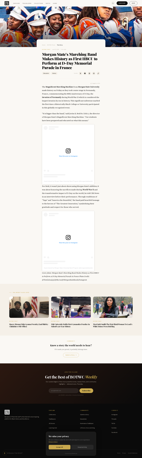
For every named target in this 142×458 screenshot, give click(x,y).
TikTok (113, 423)
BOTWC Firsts (51, 45)
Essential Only (82, 447)
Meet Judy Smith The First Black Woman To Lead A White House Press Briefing (112, 325)
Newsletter (83, 419)
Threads (113, 419)
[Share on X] (80, 73)
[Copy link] (98, 73)
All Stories (52, 423)
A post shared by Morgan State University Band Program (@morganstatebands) (68, 181)
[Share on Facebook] (85, 73)
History (54, 73)
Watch (48, 3)
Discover (16, 3)
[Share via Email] (94, 73)
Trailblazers (26, 3)
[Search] (113, 3)
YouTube (113, 428)
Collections (38, 3)
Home (43, 45)
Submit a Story (71, 355)
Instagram (114, 414)
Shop (133, 3)
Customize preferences (71, 453)
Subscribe (122, 3)
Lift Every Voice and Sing (87, 428)
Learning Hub (53, 428)
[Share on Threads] (89, 73)
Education (46, 73)
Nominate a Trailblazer (87, 423)
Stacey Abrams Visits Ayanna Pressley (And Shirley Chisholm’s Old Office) (28, 325)
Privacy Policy (53, 442)
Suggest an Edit (96, 83)
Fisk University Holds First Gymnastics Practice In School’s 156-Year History (70, 325)
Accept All (59, 447)
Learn (55, 3)
